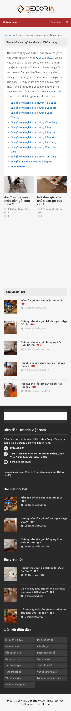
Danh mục (12, 22)
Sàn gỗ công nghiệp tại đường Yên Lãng (33, 156)
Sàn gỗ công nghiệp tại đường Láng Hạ (33, 132)
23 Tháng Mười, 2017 (35, 308)
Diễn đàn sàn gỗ (45, 640)
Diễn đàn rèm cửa (14, 640)
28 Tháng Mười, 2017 (35, 328)
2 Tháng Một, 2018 (33, 596)
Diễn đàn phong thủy (15, 684)
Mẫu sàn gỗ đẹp (13, 653)
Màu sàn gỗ (43, 646)
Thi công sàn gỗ (13, 665)
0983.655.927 (46, 57)
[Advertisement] (29, 254)
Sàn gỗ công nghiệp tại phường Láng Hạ (33, 107)
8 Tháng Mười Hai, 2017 (36, 370)
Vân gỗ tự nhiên (13, 678)
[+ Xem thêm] (18, 166)
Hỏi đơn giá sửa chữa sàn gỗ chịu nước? (17, 201)
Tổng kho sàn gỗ (13, 672)
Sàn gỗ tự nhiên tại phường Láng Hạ (31, 161)
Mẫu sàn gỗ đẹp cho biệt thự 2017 (41, 300)
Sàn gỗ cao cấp (13, 659)
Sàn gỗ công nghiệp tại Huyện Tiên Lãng (33, 102)
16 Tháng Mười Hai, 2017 (37, 391)
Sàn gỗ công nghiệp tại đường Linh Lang (34, 142)
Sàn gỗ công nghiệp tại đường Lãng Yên (33, 137)
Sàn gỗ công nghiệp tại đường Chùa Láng (34, 122)
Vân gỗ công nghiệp (47, 672)
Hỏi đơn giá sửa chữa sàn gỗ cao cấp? (49, 201)
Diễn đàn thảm (12, 646)
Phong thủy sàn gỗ (46, 653)
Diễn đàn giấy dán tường (49, 678)
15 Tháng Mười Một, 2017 (37, 349)
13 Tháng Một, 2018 (34, 575)
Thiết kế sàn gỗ (44, 665)
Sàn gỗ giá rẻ (43, 659)
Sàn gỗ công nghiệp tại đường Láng (31, 127)
